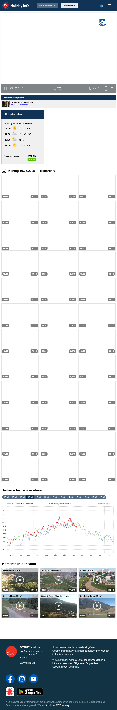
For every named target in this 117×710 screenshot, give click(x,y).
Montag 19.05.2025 (21, 171)
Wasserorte (47, 5)
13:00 (62, 497)
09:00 (30, 497)
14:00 (70, 497)
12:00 (54, 497)
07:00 (14, 497)
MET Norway (62, 705)
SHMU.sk (50, 705)
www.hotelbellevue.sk (19, 104)
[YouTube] (33, 679)
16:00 (86, 497)
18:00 (102, 497)
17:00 (94, 497)
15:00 (78, 497)
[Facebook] (10, 679)
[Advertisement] (81, 137)
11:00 (46, 497)
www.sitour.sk (28, 662)
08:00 (22, 497)
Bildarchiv (47, 171)
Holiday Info (12, 3)
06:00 (6, 497)
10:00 (38, 497)
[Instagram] (21, 679)
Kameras (69, 5)
